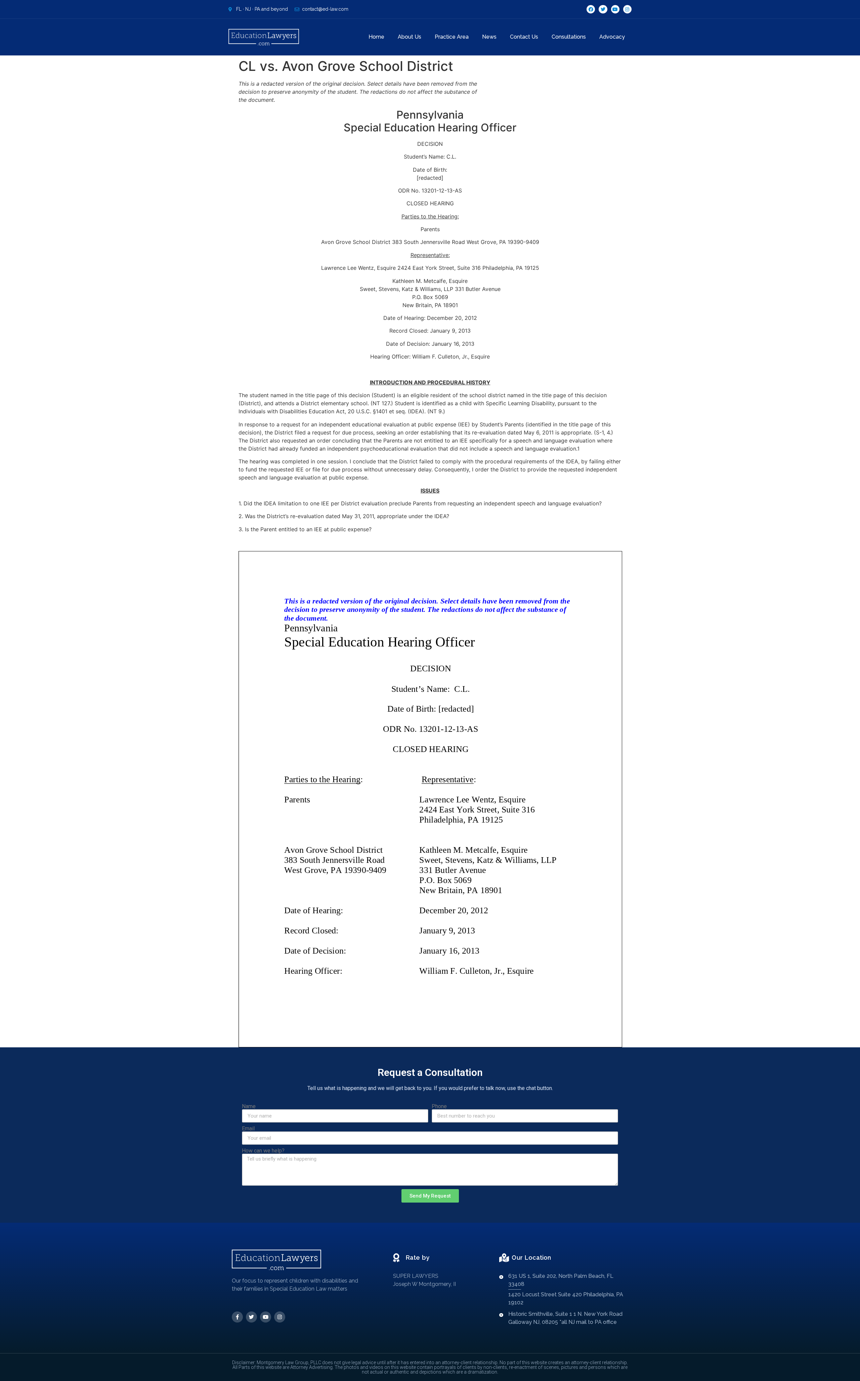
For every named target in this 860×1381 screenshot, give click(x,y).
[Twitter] (603, 9)
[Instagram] (627, 9)
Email (248, 1128)
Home (376, 37)
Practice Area (452, 37)
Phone (439, 1106)
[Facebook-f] (237, 1317)
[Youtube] (615, 9)
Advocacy (612, 37)
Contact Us (524, 37)
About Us (409, 37)
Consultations (569, 37)
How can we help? (263, 1151)
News (489, 37)
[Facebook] (591, 9)
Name (249, 1106)
